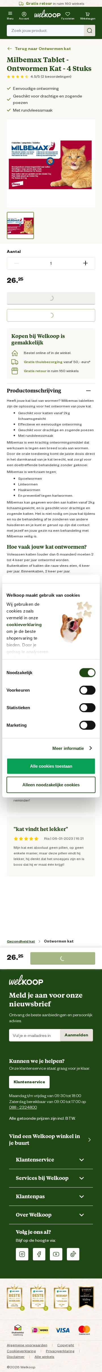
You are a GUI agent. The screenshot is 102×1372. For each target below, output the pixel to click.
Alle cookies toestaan (51, 766)
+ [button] (85, 263)
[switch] (87, 690)
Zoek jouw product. (29, 30)
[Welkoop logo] (47, 14)
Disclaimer (16, 1356)
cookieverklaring (24, 624)
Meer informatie (68, 748)
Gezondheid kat (21, 941)
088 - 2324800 (23, 1107)
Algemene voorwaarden (27, 1345)
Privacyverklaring (60, 1351)
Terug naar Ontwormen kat (43, 49)
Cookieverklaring (21, 1351)
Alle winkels (44, 1356)
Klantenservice (29, 1082)
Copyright (65, 1345)
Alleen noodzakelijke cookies (51, 784)
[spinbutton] (51, 263)
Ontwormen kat (59, 941)
